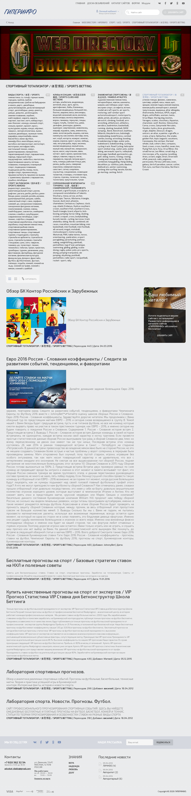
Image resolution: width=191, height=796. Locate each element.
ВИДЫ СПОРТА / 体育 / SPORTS (24, 95)
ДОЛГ (71, 772)
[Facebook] (41, 742)
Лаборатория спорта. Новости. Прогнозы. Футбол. (58, 701)
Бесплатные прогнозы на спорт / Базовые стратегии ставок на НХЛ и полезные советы (68, 563)
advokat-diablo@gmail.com (17, 768)
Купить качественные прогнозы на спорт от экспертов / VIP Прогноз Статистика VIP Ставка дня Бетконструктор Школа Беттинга (68, 596)
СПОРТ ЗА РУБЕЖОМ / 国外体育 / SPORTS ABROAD (24, 184)
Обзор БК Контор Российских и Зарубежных (52, 290)
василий (108, 688)
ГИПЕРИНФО (156, 326)
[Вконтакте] (35, 742)
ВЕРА (71, 762)
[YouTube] (59, 742)
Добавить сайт (176, 12)
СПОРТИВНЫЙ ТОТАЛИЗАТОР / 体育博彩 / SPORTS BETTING (160, 96)
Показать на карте (42, 779)
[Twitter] (47, 742)
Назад (11, 22)
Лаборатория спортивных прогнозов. (45, 671)
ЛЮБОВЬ (73, 769)
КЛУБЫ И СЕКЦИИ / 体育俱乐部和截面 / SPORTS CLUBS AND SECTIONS (69, 97)
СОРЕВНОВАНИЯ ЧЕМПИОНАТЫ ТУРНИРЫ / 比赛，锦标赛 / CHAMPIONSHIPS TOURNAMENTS (69, 185)
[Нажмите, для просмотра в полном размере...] (36, 319)
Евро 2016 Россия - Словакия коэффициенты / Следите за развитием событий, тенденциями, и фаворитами (66, 361)
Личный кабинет (108, 11)
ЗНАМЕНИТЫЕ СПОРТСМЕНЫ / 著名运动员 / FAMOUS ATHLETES (114, 96)
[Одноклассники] (53, 742)
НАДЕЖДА (74, 766)
